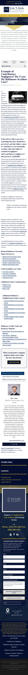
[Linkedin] (14, 444)
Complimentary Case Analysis (14, 1)
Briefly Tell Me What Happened (10, 580)
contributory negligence (15, 243)
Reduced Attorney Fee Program (14, 650)
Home (2, 448)
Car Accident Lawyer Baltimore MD (9, 630)
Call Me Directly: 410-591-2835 (14, 598)
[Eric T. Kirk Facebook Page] (14, 534)
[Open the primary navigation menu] (7, 15)
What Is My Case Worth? (9, 258)
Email (4, 564)
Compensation (7, 286)
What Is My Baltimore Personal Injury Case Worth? (14, 637)
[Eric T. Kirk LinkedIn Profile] (17, 534)
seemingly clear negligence (15, 165)
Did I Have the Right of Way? (10, 337)
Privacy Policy (20, 667)
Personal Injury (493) (6, 477)
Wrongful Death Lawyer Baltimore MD (17, 625)
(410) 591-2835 (18, 3)
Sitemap (17, 669)
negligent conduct (18, 188)
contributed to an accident (11, 117)
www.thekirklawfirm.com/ (16, 440)
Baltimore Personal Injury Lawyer (12, 256)
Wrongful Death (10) (6, 482)
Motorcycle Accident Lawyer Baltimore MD (18, 629)
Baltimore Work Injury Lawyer (11, 264)
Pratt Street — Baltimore (9, 335)
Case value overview (8, 271)
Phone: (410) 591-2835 (12, 527)
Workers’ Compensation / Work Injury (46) (11, 479)
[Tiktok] (13, 444)
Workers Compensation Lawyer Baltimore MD (12, 626)
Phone (5, 569)
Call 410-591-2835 (14, 362)
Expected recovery (8, 277)
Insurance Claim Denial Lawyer (11, 260)
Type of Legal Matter (8, 574)
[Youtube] (16, 444)
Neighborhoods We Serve (19, 633)
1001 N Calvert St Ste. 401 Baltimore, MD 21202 (16, 613)
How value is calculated (9, 273)
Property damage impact (9, 275)
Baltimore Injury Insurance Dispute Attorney (14, 646)
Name (4, 554)
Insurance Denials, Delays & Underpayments (14, 654)
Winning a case (7, 284)
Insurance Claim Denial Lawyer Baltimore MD (11, 622)
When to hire (6, 288)
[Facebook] (11, 444)
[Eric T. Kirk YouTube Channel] (11, 534)
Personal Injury (18, 85)
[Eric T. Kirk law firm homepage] (14, 9)
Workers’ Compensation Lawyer (11, 262)
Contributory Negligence (14, 641)
